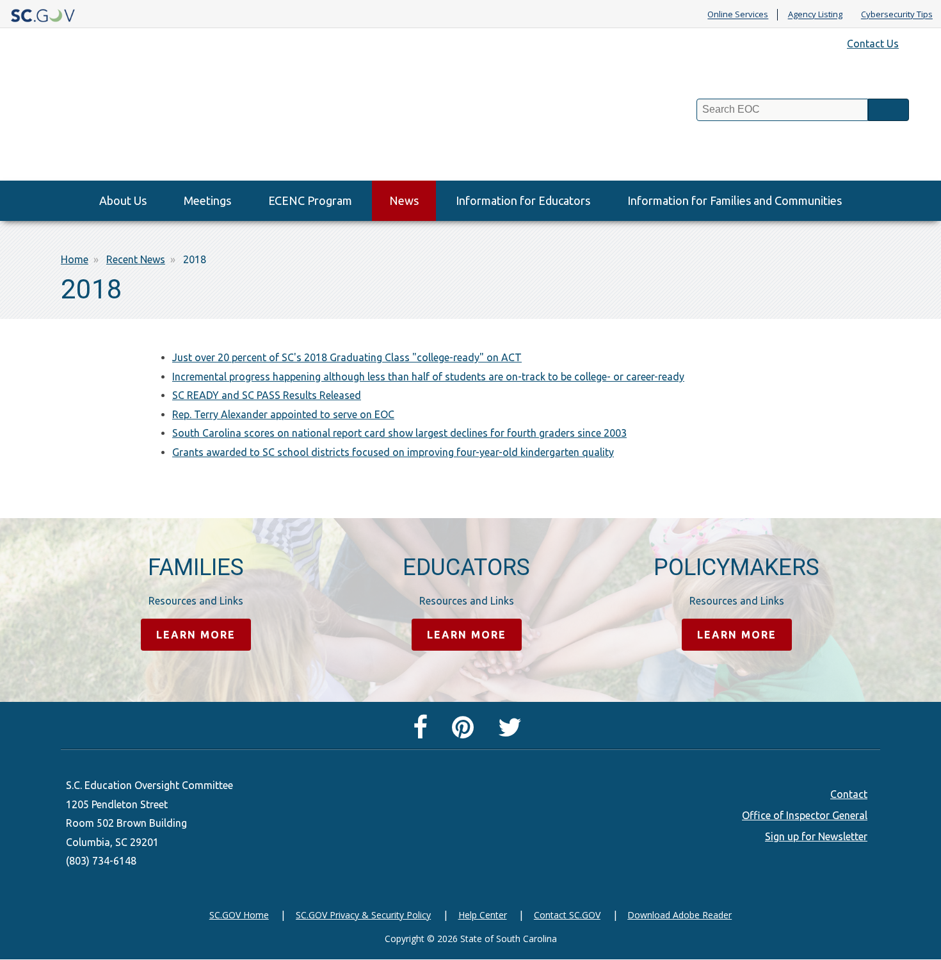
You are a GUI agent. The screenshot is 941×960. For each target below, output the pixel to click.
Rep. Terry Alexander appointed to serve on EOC (283, 414)
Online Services (737, 14)
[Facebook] (423, 732)
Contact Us (873, 43)
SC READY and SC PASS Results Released (266, 395)
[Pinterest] (466, 732)
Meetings (207, 200)
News (404, 200)
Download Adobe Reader (679, 915)
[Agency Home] (116, 120)
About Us (123, 200)
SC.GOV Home (239, 915)
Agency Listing (815, 14)
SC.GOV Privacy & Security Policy (363, 915)
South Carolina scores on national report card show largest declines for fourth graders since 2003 (399, 433)
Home (74, 259)
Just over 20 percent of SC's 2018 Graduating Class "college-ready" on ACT (347, 357)
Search (888, 110)
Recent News (135, 259)
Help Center (482, 915)
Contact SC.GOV (567, 915)
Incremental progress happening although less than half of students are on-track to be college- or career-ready (428, 376)
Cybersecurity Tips (897, 14)
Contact (848, 794)
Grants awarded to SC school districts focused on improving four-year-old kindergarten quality (393, 452)
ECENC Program (310, 200)
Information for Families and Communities (734, 200)
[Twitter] (513, 732)
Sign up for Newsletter (816, 836)
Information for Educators (523, 200)
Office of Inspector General (804, 815)
